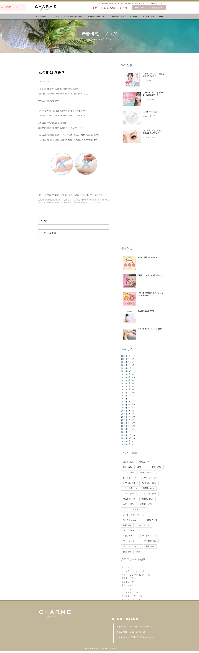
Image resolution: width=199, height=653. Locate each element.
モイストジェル (133, 520)
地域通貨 (130, 499)
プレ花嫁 (151, 541)
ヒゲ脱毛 (130, 483)
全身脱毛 (147, 504)
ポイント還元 (149, 493)
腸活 (128, 552)
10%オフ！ (144, 525)
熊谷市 (146, 462)
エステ (129, 472)
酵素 (141, 552)
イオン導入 (150, 483)
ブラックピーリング (135, 509)
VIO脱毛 (148, 499)
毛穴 (151, 546)
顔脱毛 (150, 488)
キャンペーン (151, 536)
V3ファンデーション (135, 530)
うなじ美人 (131, 536)
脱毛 (158, 467)
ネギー (129, 504)
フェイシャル (132, 541)
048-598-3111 (114, 8)
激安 (128, 525)
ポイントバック (133, 546)
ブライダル (151, 478)
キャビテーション (150, 472)
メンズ (129, 493)
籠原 (129, 467)
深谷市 (129, 462)
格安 (143, 467)
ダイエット (131, 478)
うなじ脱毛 (131, 488)
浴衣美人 (153, 520)
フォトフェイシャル (135, 515)
